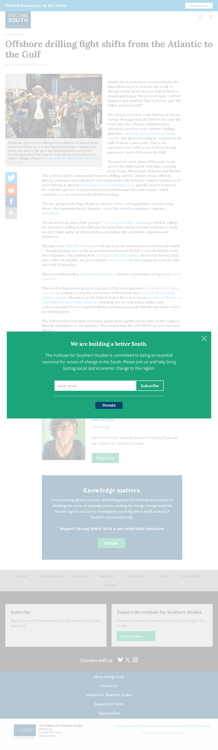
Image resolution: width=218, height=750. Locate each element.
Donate (109, 405)
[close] (204, 339)
